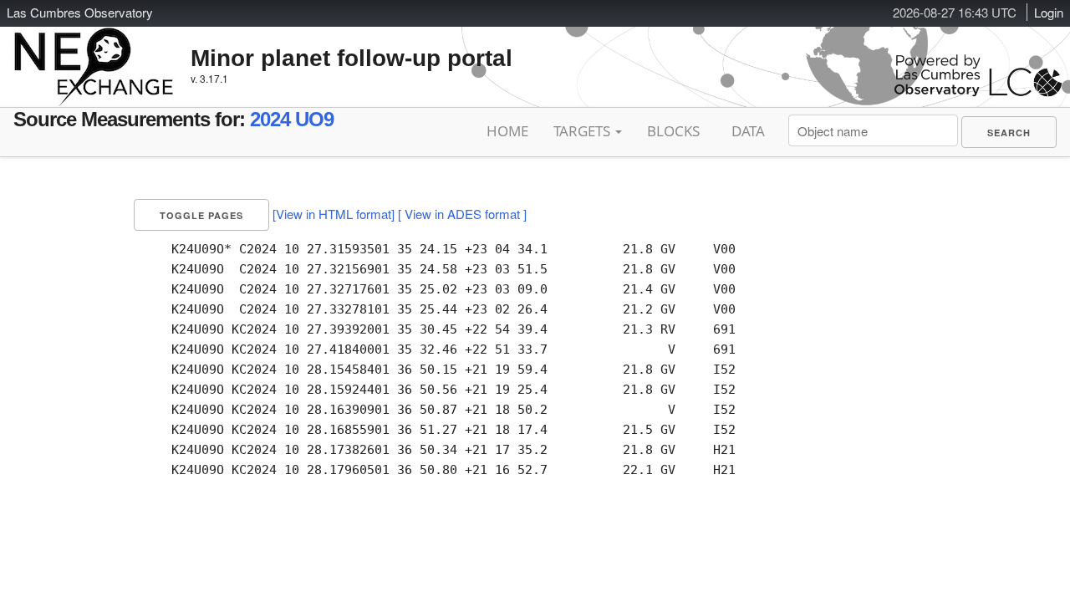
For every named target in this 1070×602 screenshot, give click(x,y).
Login (1048, 12)
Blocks (673, 130)
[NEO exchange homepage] (94, 53)
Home (507, 130)
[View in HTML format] (334, 213)
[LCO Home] (978, 92)
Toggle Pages (201, 215)
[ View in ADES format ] (462, 213)
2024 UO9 (292, 119)
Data (748, 130)
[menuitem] (1009, 132)
